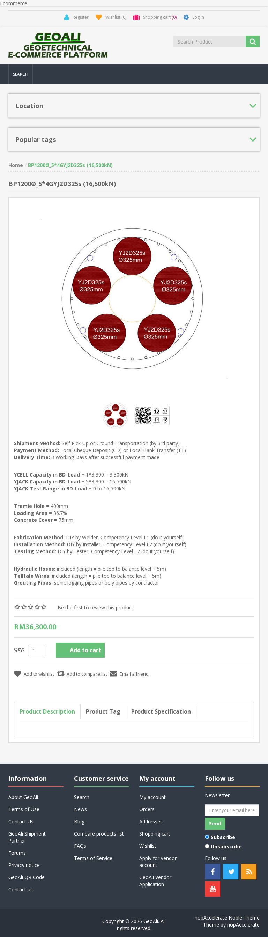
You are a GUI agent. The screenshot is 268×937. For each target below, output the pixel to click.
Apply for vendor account (158, 861)
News (80, 809)
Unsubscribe (226, 846)
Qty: (19, 649)
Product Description (47, 711)
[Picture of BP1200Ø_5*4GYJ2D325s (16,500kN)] (116, 415)
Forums (17, 853)
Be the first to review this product (95, 607)
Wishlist (147, 846)
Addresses (151, 821)
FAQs (80, 846)
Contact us (20, 889)
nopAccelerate (243, 924)
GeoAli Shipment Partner (27, 837)
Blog (79, 821)
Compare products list (99, 833)
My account (152, 797)
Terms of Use (23, 809)
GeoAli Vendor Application (155, 881)
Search (20, 74)
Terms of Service (93, 858)
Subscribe (223, 837)
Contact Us (21, 821)
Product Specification (161, 711)
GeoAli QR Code (26, 877)
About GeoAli (23, 797)
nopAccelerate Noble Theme (227, 917)
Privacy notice (24, 865)
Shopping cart (154, 833)
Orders (147, 809)
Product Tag (103, 711)
